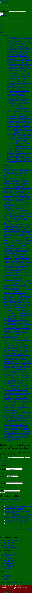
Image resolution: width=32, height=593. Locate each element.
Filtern (2, 492)
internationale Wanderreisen (11, 499)
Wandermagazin (8, 534)
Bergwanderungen (9, 555)
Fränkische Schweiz (18, 362)
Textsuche (3, 469)
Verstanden (6, 592)
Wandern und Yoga (9, 566)
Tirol (5, 223)
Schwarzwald (7, 165)
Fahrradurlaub (7, 568)
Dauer (1, 490)
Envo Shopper (27, 582)
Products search (4, 11)
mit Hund (6, 557)
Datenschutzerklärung (19, 592)
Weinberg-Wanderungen (10, 560)
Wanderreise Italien (9, 545)
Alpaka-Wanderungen (10, 563)
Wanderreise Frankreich (10, 547)
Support (6, 460)
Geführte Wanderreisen (10, 554)
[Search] (1, 13)
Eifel (18, 251)
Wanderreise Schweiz (10, 542)
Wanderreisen (4, 5)
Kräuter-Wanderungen (10, 562)
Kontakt (6, 578)
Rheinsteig (18, 415)
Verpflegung (3, 476)
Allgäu (19, 133)
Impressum (7, 576)
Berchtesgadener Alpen (19, 69)
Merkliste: (6, 462)
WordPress (15, 582)
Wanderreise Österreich (10, 540)
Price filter (3, 483)
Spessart (18, 195)
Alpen (5, 35)
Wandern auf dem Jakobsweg (12, 558)
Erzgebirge (7, 167)
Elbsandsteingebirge (18, 308)
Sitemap (6, 579)
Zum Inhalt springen (5, 1)
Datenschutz (7, 575)
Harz (5, 164)
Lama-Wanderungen (9, 565)
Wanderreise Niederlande (11, 543)
